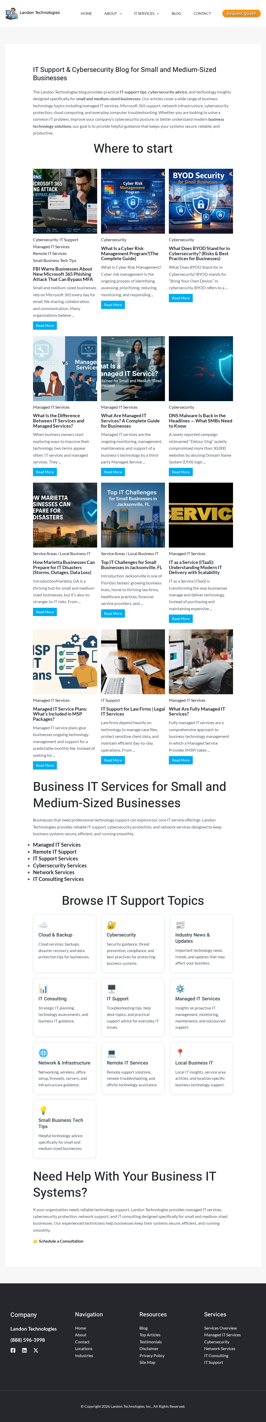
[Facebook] (13, 1350)
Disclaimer (148, 1348)
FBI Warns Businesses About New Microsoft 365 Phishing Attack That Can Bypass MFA (63, 274)
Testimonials (150, 1341)
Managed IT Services (51, 246)
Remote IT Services (50, 253)
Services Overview (220, 1327)
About (81, 1334)
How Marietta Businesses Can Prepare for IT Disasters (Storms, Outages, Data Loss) (64, 567)
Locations (83, 1348)
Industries (84, 1355)
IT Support (68, 239)
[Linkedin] (24, 1350)
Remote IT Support (55, 851)
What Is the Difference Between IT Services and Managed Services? (58, 421)
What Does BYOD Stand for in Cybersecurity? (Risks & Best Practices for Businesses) (199, 253)
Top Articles (150, 1334)
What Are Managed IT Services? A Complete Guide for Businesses (130, 421)
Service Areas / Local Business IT (61, 553)
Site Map (147, 1362)
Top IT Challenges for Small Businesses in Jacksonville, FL (131, 564)
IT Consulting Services (58, 879)
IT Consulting (216, 1355)
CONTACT (202, 13)
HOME (86, 13)
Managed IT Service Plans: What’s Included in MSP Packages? (60, 714)
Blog (143, 1327)
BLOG (176, 13)
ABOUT (110, 13)
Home (80, 1327)
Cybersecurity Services (60, 865)
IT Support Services (55, 858)
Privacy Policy (151, 1355)
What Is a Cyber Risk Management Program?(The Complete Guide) (129, 253)
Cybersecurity (45, 239)
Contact (82, 1341)
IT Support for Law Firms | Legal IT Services (133, 711)
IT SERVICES (144, 13)
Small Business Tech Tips (54, 260)
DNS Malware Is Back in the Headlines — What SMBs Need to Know (200, 421)
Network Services (54, 872)
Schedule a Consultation (61, 1240)
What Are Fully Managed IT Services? (197, 711)
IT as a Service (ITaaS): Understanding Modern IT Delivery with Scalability (195, 567)
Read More (45, 325)
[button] (119, 13)
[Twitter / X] (35, 1350)
